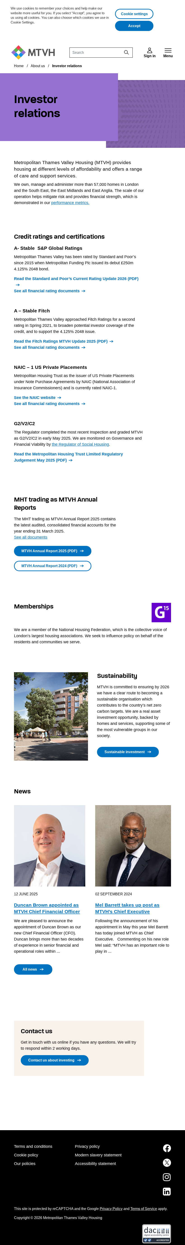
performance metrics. (70, 202)
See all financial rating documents (47, 291)
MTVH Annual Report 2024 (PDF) (49, 566)
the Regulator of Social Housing (80, 444)
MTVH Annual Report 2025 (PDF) (49, 551)
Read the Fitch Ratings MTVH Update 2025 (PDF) (61, 341)
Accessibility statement (95, 1163)
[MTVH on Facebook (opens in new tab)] (153, 1151)
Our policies (24, 1163)
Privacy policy (87, 1146)
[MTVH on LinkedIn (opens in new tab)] (153, 1194)
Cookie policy (26, 1155)
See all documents (30, 537)
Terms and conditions (33, 1146)
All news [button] (30, 969)
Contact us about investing (51, 1060)
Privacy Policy (111, 1209)
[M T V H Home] (34, 52)
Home (19, 66)
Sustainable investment (124, 752)
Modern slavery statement (98, 1155)
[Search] (126, 52)
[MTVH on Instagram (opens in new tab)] (153, 1180)
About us (38, 66)
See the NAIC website (35, 397)
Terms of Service (143, 1209)
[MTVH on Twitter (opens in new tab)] (153, 1165)
